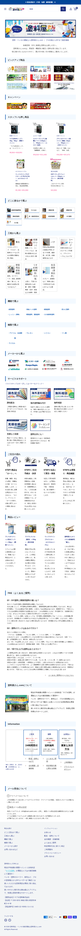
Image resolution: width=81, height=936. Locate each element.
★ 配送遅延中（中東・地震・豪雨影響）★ (40, 2)
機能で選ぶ (8, 839)
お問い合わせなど (11, 849)
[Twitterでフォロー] (9, 920)
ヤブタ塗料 (10, 871)
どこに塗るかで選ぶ (11, 832)
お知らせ (47, 832)
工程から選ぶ (9, 836)
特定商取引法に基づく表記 (54, 846)
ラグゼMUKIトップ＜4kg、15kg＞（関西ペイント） (17, 141)
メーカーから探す (11, 846)
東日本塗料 (54, 171)
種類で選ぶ (8, 843)
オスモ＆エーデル (21, 171)
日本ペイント (61, 136)
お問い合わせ (49, 856)
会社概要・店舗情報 (51, 839)
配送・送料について (51, 836)
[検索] (63, 9)
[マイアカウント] (71, 9)
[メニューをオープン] (5, 9)
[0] (75, 9)
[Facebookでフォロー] (5, 920)
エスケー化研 (37, 136)
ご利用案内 (68, 762)
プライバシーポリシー (52, 853)
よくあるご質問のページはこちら (61, 675)
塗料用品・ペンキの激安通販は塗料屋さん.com (25, 926)
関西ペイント (14, 136)
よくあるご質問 (50, 843)
